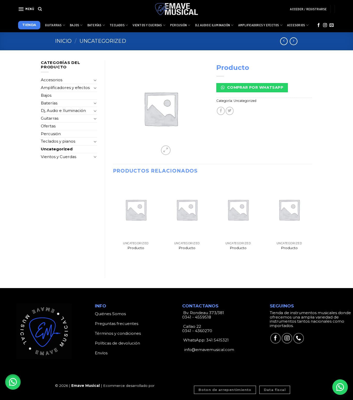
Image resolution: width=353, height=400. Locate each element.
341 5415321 (217, 340)
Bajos (74, 25)
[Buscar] (40, 9)
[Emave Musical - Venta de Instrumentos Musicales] (176, 9)
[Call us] (298, 338)
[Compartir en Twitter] (230, 111)
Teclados (117, 25)
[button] (13, 382)
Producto (135, 248)
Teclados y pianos (58, 141)
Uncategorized (103, 41)
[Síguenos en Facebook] (319, 25)
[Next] (312, 225)
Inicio (63, 41)
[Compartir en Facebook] (221, 111)
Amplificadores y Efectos (258, 25)
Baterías (94, 25)
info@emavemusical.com (208, 349)
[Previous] (113, 225)
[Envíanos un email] (331, 25)
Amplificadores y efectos (65, 87)
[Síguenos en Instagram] (325, 25)
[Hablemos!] (340, 387)
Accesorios (296, 25)
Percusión (178, 25)
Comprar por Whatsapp (254, 87)
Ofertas (48, 126)
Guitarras (53, 25)
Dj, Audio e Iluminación (212, 25)
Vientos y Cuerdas (147, 25)
